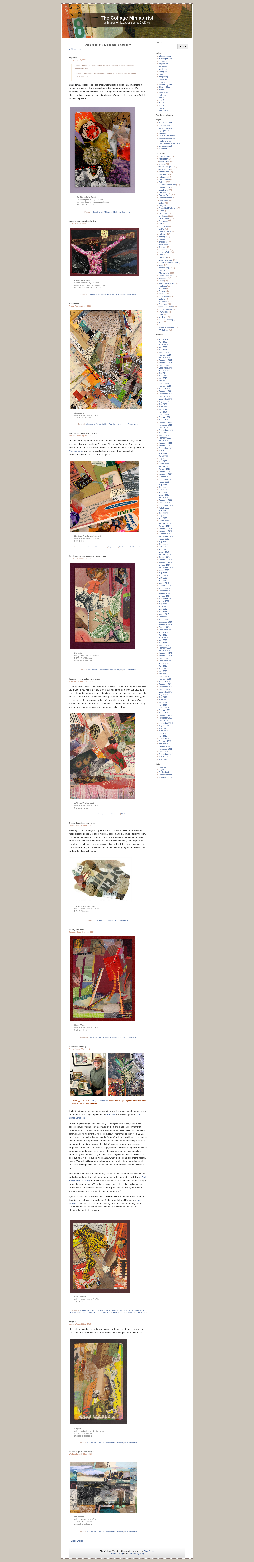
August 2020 (164, 508)
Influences (163, 242)
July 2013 (163, 728)
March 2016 (164, 645)
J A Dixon (91, 1312)
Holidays (110, 294)
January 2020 (164, 526)
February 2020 (165, 523)
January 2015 (164, 681)
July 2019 (163, 541)
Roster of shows (166, 141)
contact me (163, 61)
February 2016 (165, 648)
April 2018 (163, 580)
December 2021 (165, 471)
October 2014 (164, 689)
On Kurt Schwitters (167, 136)
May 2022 (163, 459)
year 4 (161, 105)
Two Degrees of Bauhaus (169, 143)
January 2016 (164, 650)
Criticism (162, 193)
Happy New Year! (76, 930)
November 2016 (165, 624)
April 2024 (163, 412)
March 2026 (164, 352)
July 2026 (163, 342)
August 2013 (164, 726)
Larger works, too (166, 128)
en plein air (163, 64)
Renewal (111, 1114)
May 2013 (163, 733)
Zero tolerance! (165, 149)
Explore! (73, 58)
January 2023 (164, 440)
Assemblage (164, 172)
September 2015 (166, 661)
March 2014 (164, 707)
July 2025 (163, 373)
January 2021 (164, 497)
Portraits (162, 291)
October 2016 (164, 627)
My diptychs (164, 130)
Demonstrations (88, 547)
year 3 (161, 103)
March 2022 (164, 464)
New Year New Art (166, 283)
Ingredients (105, 814)
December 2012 (165, 746)
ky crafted (163, 79)
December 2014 (165, 684)
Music (161, 281)
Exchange (163, 213)
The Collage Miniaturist (127, 18)
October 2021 (164, 477)
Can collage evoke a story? (81, 1452)
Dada (108, 1310)
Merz (121, 424)
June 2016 (163, 637)
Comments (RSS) (135, 1553)
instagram (163, 72)
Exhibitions (128, 1310)
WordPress (149, 1551)
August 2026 (164, 339)
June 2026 (163, 344)
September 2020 (166, 505)
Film (160, 224)
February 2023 (165, 438)
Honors (162, 239)
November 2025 (165, 363)
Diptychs (162, 205)
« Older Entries (76, 49)
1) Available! (93, 670)
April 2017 (163, 611)
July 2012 (163, 759)
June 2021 (163, 487)
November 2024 (165, 394)
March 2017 (164, 614)
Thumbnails (163, 312)
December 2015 (165, 653)
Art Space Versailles (100, 1101)
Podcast (162, 288)
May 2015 (163, 671)
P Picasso (107, 212)
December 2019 (165, 529)
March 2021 (164, 495)
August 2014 (164, 694)
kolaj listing (163, 77)
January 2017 (164, 619)
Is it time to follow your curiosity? (84, 433)
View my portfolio (166, 146)
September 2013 (166, 723)
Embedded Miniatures (168, 208)
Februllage (163, 221)
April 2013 (163, 736)
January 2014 (164, 713)
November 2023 (165, 425)
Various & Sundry (166, 320)
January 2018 (164, 588)
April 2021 (163, 492)
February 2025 (165, 386)
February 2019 (165, 554)
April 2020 (163, 518)
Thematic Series (166, 307)
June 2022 (163, 456)
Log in (161, 769)
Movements (164, 273)
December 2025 (165, 360)
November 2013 (165, 718)
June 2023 (163, 433)
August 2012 (164, 757)
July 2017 (163, 604)
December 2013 (165, 715)
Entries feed (164, 772)
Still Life (162, 299)
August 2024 (164, 401)
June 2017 (163, 606)
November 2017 (165, 593)
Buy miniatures (165, 125)
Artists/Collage (165, 167)
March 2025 (164, 383)
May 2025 (163, 378)
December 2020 (165, 500)
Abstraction (90, 424)
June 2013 (163, 731)
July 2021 (163, 484)
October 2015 (164, 658)
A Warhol (93, 1310)
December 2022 (165, 443)
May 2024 (163, 409)
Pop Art (114, 1312)
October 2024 (164, 396)
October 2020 (164, 503)
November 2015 (165, 656)
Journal (110, 920)
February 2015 (165, 679)
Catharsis (91, 294)
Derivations (164, 200)
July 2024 (163, 404)
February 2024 (165, 417)
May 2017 (163, 609)
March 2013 (164, 739)
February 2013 (165, 741)
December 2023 (165, 422)
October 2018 (164, 565)
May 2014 (163, 702)
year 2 (161, 100)
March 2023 (164, 435)
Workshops (123, 547)
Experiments (97, 212)
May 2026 (163, 347)
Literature (163, 257)
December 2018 (165, 560)
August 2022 (164, 451)
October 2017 (164, 596)
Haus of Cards (165, 231)
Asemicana (74, 304)
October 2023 (164, 427)
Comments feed (165, 775)
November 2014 (165, 687)
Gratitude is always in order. (82, 823)
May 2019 (163, 547)
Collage (101, 1310)
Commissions (164, 187)
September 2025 (166, 368)
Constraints (163, 190)
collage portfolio (165, 59)
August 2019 (164, 539)
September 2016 (166, 630)
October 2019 (164, 534)
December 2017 (165, 591)
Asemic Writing (102, 424)
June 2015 (163, 669)
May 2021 (163, 490)
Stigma (72, 1322)
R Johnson (122, 1312)
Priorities (118, 294)
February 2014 (165, 710)
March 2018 (164, 583)
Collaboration (164, 180)
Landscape (163, 250)
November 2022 (165, 446)
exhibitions (163, 66)
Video (161, 325)
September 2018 (166, 567)
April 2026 (163, 350)
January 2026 (164, 357)
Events (104, 547)
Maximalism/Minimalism (168, 263)
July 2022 (163, 453)
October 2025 (164, 365)
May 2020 (163, 516)
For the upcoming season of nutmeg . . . (87, 556)
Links (161, 255)
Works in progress (166, 327)
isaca (161, 74)
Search (159, 43)
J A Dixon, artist (165, 123)
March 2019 (164, 552)
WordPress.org (165, 777)
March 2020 (164, 521)
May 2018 (163, 578)
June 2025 (163, 376)
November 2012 (165, 749)
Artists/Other (164, 169)
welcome (162, 95)
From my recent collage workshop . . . (86, 679)
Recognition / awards (167, 138)
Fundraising (164, 226)
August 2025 (164, 370)
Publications (164, 296)
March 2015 (164, 676)
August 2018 (164, 570)
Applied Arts (164, 161)
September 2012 (166, 754)
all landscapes (165, 56)
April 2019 (163, 549)
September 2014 (166, 692)
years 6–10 (163, 110)
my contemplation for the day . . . (84, 221)
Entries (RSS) (116, 1553)
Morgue (162, 270)
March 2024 (164, 414)
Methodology (164, 268)
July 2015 (163, 666)
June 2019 (163, 544)
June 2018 (163, 575)
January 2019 (164, 557)
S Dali (114, 212)
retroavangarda (165, 84)
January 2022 (164, 469)
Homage (73, 1312)
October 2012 (164, 751)
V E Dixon (163, 317)
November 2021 (165, 474)
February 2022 (165, 466)
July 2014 (163, 697)
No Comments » (125, 212)
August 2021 (164, 482)
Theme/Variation (165, 309)
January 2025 (164, 389)
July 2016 (163, 635)
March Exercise (165, 260)
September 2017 (166, 599)
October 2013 (164, 720)
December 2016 (165, 622)
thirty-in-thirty (164, 87)
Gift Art (161, 229)
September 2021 (166, 479)
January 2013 (164, 744)
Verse (161, 322)
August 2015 (164, 663)
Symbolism (163, 301)
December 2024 (165, 391)
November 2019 (165, 531)
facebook (163, 69)
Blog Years (163, 174)
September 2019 (166, 536)
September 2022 (166, 448)
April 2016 (163, 643)
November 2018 (165, 562)
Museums (163, 278)
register (162, 82)
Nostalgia (118, 670)
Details (98, 547)
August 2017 (164, 601)
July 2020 (163, 510)
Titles (130, 1312)
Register (162, 767)
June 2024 (163, 407)
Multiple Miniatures (166, 275)
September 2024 (166, 399)
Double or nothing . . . (79, 1047)
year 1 (161, 97)
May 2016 (163, 640)
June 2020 (163, 513)
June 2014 (163, 700)
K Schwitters (101, 1312)
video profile (164, 92)
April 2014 (163, 705)
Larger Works (164, 252)
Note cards (163, 133)
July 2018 (163, 573)
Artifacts (162, 164)
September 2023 (166, 430)
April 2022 (163, 461)
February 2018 (165, 586)
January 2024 (164, 420)
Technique (163, 304)
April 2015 (163, 674)
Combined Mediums (167, 185)
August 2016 (164, 632)
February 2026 (165, 355)
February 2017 (165, 617)
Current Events (165, 195)
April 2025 (163, 381)
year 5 (161, 108)
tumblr (161, 90)
